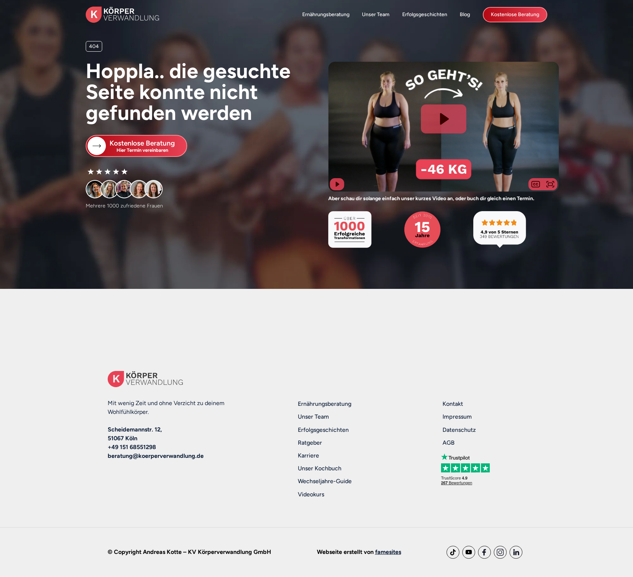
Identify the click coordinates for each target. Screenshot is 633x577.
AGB (449, 442)
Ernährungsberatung (325, 14)
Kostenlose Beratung (515, 14)
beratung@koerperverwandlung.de (156, 455)
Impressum (457, 416)
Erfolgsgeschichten (424, 14)
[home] (122, 14)
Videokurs (311, 494)
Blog (465, 14)
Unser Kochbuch (319, 468)
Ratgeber (310, 442)
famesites (388, 551)
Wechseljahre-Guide (325, 481)
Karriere (308, 455)
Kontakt (453, 403)
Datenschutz (459, 429)
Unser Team (375, 14)
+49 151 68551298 (132, 447)
